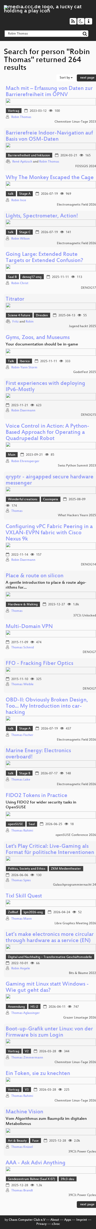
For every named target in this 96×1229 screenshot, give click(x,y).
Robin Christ (19, 283)
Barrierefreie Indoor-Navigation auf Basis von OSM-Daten (49, 136)
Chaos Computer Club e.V (27, 1220)
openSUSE (15, 824)
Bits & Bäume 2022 (82, 973)
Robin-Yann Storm (24, 367)
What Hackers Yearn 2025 (77, 515)
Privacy (41, 1224)
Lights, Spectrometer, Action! (42, 216)
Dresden (42, 315)
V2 (27, 1051)
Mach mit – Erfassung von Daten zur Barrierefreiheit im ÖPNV (49, 92)
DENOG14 (88, 564)
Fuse (35, 1141)
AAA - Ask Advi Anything (36, 1163)
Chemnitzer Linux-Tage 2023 (75, 122)
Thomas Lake (20, 780)
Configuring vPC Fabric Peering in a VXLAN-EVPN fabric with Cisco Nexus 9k (49, 533)
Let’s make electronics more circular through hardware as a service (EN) (50, 937)
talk (11, 194)
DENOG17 (88, 288)
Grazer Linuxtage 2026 (79, 1018)
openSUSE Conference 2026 (76, 835)
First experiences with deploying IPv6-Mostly (45, 386)
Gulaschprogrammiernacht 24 (74, 885)
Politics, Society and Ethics (26, 869)
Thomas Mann (21, 919)
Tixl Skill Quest (24, 896)
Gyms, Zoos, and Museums (38, 338)
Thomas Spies (21, 880)
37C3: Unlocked (84, 615)
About (54, 1220)
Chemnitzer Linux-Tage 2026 (75, 1062)
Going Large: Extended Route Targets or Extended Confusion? (44, 257)
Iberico (25, 361)
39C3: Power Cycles (82, 1152)
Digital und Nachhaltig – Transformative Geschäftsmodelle (50, 957)
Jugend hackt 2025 (82, 326)
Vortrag (13, 111)
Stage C (24, 232)
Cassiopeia (50, 499)
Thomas (17, 511)
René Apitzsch (22, 162)
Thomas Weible (22, 684)
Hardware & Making (23, 604)
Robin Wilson (20, 239)
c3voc (56, 1224)
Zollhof (13, 912)
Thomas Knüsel (22, 1147)
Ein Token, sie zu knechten (38, 1074)
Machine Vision (24, 1112)
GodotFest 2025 (84, 372)
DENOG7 (89, 652)
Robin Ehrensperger (25, 461)
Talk (11, 361)
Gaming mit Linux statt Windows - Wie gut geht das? (47, 987)
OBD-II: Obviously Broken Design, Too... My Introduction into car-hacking (47, 706)
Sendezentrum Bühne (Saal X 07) (31, 1179)
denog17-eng (31, 277)
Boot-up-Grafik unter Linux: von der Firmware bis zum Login (49, 1032)
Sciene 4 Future (19, 315)
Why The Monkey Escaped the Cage (50, 178)
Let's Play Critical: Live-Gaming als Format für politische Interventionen (50, 849)
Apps (67, 1220)
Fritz (15, 322)
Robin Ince (18, 200)
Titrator (15, 299)
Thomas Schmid (22, 647)
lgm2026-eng (33, 912)
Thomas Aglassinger (25, 1013)
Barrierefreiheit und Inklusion (29, 155)
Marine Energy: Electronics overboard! (38, 754)
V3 (27, 1090)
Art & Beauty (17, 1141)
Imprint (81, 1220)
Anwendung (16, 1007)
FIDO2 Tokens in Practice (36, 796)
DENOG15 (88, 415)
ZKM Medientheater (66, 869)
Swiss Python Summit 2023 (77, 466)
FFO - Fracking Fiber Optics (39, 663)
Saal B (12, 277)
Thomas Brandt (22, 1190)
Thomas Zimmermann (27, 1058)
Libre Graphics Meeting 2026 (75, 923)
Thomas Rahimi (22, 831)
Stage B (24, 773)
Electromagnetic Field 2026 (76, 205)
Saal (32, 824)
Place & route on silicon (34, 576)
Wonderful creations (22, 499)
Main (11, 455)
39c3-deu (67, 1179)
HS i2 (34, 1007)
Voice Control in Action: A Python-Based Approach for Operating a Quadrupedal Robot (47, 432)
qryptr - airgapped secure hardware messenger (49, 480)
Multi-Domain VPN (29, 627)
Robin (30, 322)
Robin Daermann (23, 410)
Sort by (65, 78)
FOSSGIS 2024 (85, 166)
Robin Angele (20, 968)
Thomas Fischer (22, 735)
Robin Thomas (21, 117)
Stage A (24, 194)
